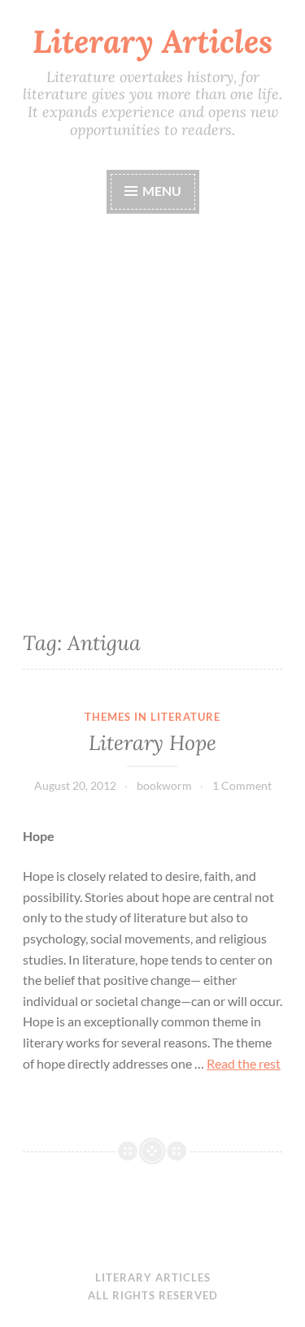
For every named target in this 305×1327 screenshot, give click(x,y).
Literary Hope (152, 743)
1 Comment (242, 785)
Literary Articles (152, 41)
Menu (160, 190)
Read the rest (244, 1063)
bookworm (164, 785)
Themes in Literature (152, 716)
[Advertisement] (152, 417)
